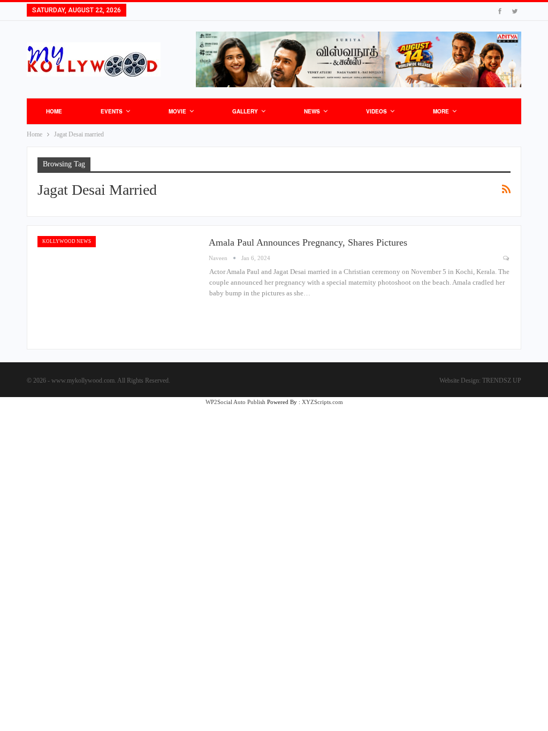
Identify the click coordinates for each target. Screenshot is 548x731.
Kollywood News (66, 241)
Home (54, 111)
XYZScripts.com (322, 402)
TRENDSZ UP (501, 380)
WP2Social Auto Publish (235, 402)
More (441, 111)
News (312, 111)
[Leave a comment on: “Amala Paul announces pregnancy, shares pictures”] (507, 258)
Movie (177, 111)
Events (112, 111)
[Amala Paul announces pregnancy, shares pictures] (117, 287)
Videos (376, 111)
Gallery (245, 111)
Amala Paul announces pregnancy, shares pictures (308, 242)
